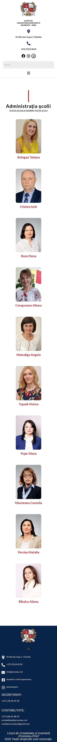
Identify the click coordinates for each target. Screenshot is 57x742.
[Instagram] (28, 56)
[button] (28, 73)
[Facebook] (23, 56)
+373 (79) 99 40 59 (28, 49)
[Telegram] (33, 56)
